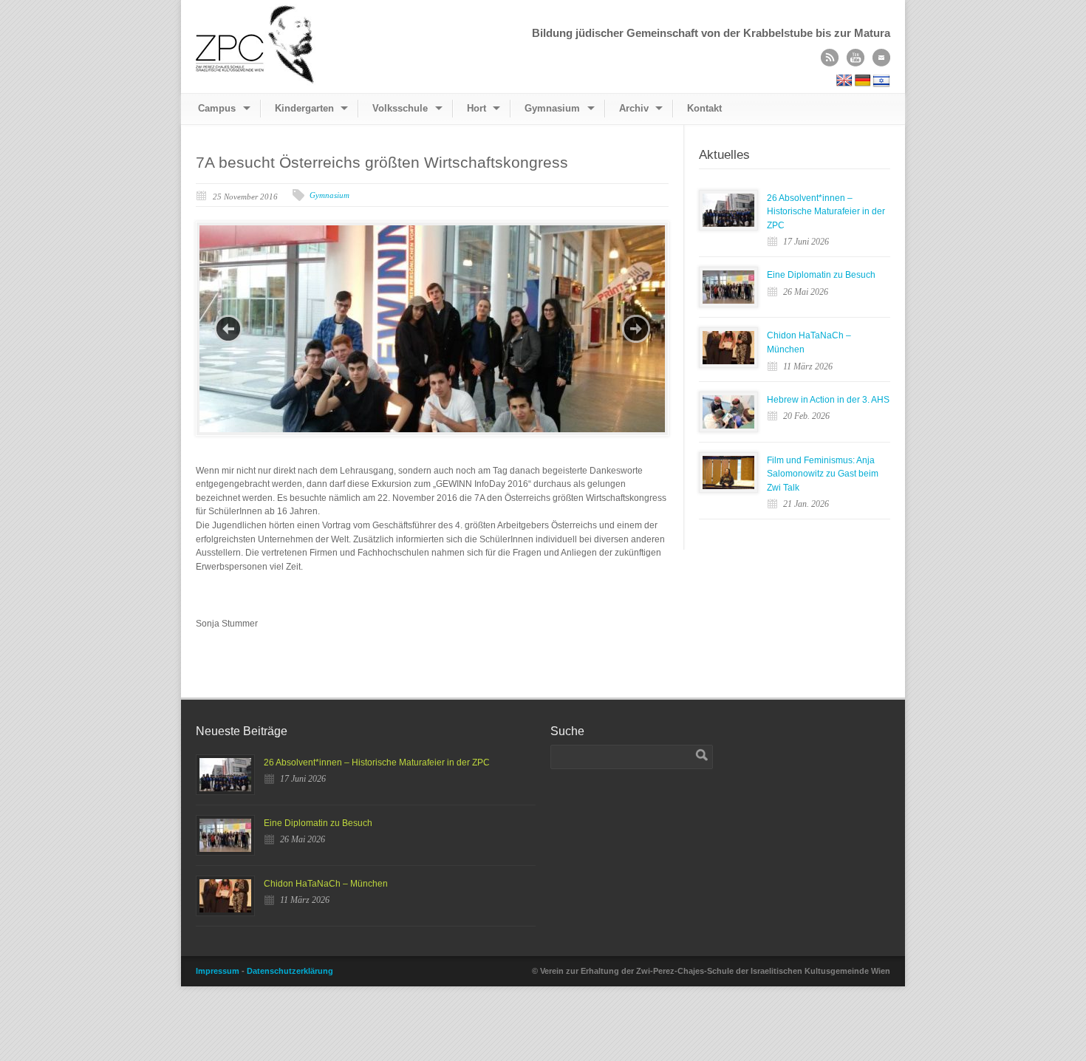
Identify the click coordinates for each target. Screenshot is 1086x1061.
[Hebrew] (881, 80)
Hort (476, 108)
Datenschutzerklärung (290, 970)
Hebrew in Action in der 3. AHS (828, 400)
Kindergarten (304, 108)
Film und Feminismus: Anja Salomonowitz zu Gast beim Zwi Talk (822, 474)
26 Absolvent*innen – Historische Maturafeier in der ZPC (826, 212)
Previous (228, 329)
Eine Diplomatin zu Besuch (821, 275)
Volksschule (400, 108)
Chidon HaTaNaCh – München (326, 884)
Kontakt (704, 108)
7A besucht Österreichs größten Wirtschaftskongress (382, 162)
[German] (863, 81)
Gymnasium (552, 108)
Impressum (217, 970)
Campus (217, 108)
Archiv (634, 108)
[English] (844, 81)
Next (636, 329)
